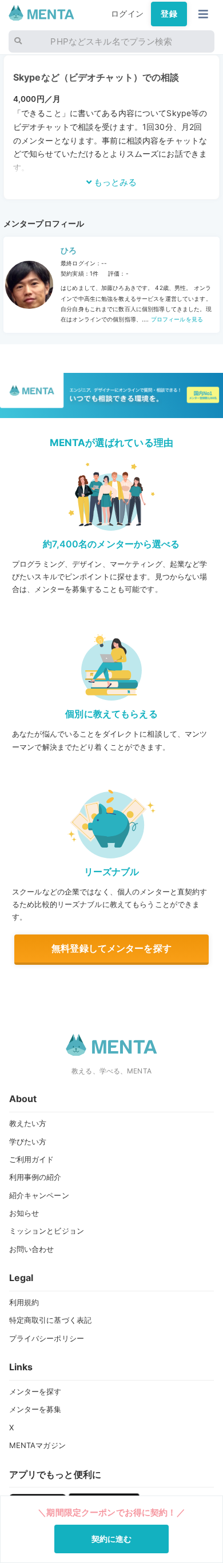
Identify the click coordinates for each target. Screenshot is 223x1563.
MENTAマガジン (37, 1445)
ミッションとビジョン (46, 1230)
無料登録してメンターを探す (111, 948)
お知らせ (24, 1213)
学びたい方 (28, 1141)
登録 (169, 13)
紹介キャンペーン (39, 1195)
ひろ (69, 250)
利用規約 (24, 1302)
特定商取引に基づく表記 (50, 1320)
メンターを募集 (35, 1409)
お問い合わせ (31, 1249)
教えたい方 (28, 1123)
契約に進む (111, 1539)
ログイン (127, 13)
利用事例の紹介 (35, 1177)
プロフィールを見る (176, 319)
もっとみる (114, 182)
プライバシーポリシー (46, 1338)
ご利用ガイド (31, 1159)
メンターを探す (35, 1391)
